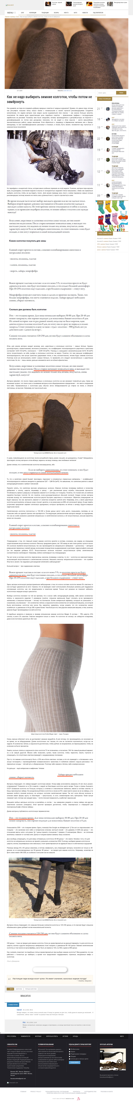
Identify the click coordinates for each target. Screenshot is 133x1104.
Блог (22, 12)
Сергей (19, 1010)
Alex (24, 1022)
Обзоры (56, 12)
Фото (75, 12)
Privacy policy (35, 1091)
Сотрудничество (90, 1091)
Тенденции (45, 12)
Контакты (76, 1091)
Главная (23, 1091)
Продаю (73, 1056)
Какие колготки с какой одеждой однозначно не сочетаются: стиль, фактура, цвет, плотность (119, 128)
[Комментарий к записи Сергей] (90, 1018)
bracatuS (100, 238)
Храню (72, 1051)
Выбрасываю (74, 1049)
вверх (122, 1036)
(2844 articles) (68, 90)
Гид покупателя (98, 12)
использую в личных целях (79, 1059)
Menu (10, 13)
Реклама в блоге (107, 1091)
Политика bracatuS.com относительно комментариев (66, 1093)
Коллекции (32, 12)
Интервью (38, 1036)
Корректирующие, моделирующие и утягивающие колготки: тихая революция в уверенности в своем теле (119, 186)
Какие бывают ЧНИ (115, 238)
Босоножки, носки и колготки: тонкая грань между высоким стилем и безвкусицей (119, 160)
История (114, 134)
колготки (19, 989)
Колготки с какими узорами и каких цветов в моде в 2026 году (119, 196)
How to (66, 12)
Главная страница (10, 16)
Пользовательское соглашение (57, 1091)
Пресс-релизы (115, 103)
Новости (85, 12)
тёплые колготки (31, 989)
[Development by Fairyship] (78, 1098)
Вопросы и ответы (52, 1036)
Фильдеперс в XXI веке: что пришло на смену (118, 120)
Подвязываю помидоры (78, 1054)
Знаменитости (25, 1036)
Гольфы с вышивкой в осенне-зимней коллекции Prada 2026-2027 (118, 151)
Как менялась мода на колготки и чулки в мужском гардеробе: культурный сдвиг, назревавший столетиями (118, 139)
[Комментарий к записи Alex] (90, 1030)
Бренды (75, 1036)
